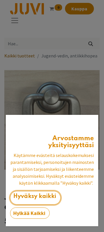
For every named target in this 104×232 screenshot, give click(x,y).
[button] (35, 198)
